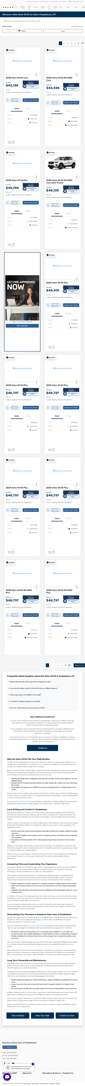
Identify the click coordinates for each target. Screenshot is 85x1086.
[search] (83, 7)
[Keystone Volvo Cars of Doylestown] (8, 7)
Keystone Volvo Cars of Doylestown (12, 1083)
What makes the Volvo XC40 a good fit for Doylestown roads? (30, 682)
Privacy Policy (27, 1083)
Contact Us (42, 748)
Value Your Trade (30, 100)
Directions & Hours (51, 1073)
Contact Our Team (67, 1015)
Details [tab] (16, 108)
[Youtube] (13, 1063)
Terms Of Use (35, 1083)
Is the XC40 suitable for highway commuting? (25, 701)
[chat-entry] (7, 1077)
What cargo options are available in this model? (25, 695)
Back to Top (79, 665)
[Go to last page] (82, 43)
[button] (10, 50)
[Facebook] (4, 1063)
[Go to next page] (78, 43)
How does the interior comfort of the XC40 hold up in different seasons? (34, 688)
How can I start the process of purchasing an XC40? (27, 708)
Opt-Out (58, 1083)
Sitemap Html (44, 1083)
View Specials (22, 325)
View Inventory (18, 1015)
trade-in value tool (37, 925)
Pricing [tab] (28, 108)
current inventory (24, 801)
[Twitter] (9, 1063)
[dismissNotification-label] (33, 1064)
